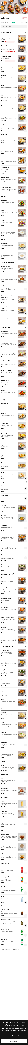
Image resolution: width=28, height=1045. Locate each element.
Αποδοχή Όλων (14, 1041)
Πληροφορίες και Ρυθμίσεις (14, 1035)
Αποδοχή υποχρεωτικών (17, 1031)
